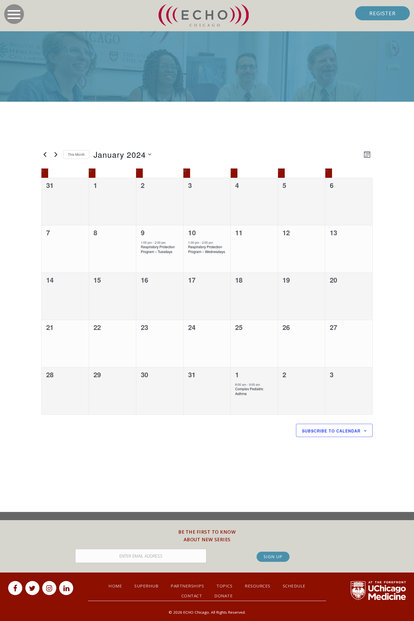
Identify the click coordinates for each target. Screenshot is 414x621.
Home (115, 586)
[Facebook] (15, 588)
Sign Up (273, 556)
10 (192, 232)
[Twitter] (32, 588)
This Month (76, 154)
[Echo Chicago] (204, 15)
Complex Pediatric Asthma (249, 391)
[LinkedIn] (66, 588)
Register (382, 13)
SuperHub (146, 586)
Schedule (294, 586)
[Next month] (55, 154)
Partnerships (187, 586)
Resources (257, 586)
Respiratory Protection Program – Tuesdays (158, 249)
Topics (224, 586)
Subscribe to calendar (331, 431)
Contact (191, 595)
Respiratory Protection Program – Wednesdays (206, 249)
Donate (223, 595)
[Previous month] (44, 154)
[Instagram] (49, 588)
